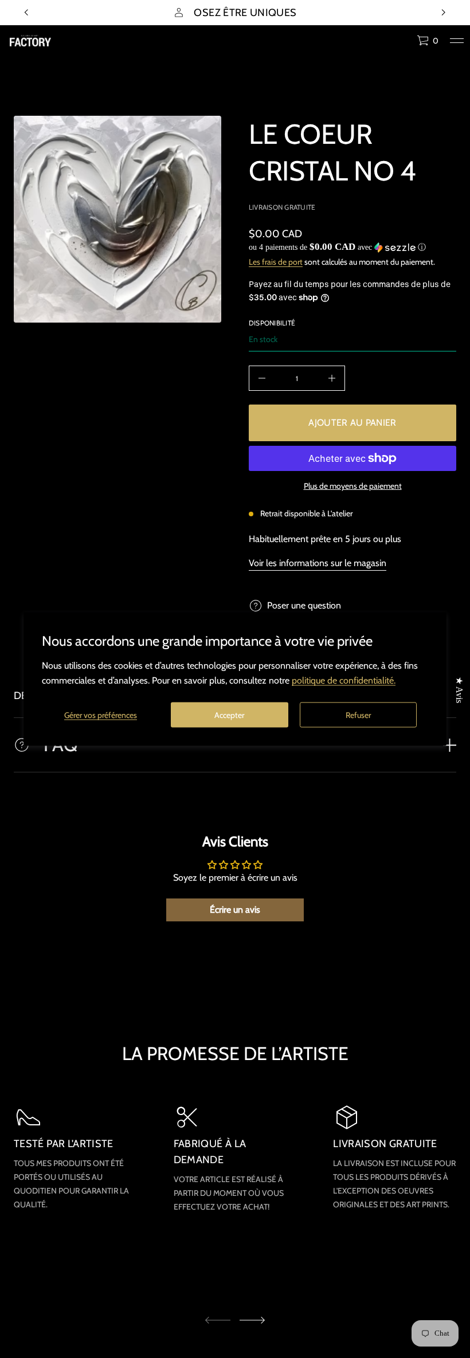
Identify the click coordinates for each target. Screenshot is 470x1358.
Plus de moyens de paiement (353, 486)
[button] (427, 40)
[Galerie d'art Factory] (30, 40)
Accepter (229, 714)
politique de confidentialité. (343, 680)
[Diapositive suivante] (252, 1320)
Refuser (358, 714)
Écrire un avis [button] (235, 909)
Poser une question (304, 605)
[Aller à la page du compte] (404, 43)
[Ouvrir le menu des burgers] (457, 40)
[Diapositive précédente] (26, 12)
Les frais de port (276, 262)
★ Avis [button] (459, 690)
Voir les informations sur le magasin (317, 563)
